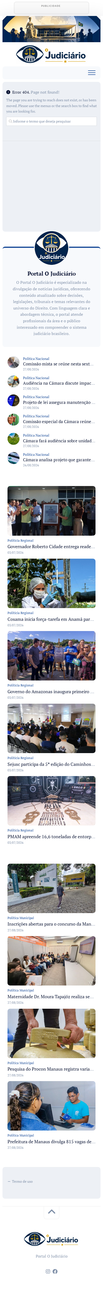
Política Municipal (21, 918)
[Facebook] (55, 1271)
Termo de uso (22, 1181)
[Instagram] (48, 1271)
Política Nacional (36, 358)
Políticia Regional (21, 540)
